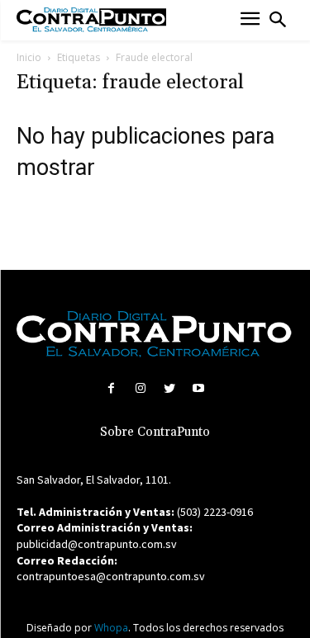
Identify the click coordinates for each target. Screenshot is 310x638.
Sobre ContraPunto (155, 432)
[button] (278, 20)
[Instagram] (140, 388)
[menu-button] (250, 20)
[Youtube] (198, 388)
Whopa (111, 628)
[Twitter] (170, 388)
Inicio (29, 57)
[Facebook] (111, 388)
